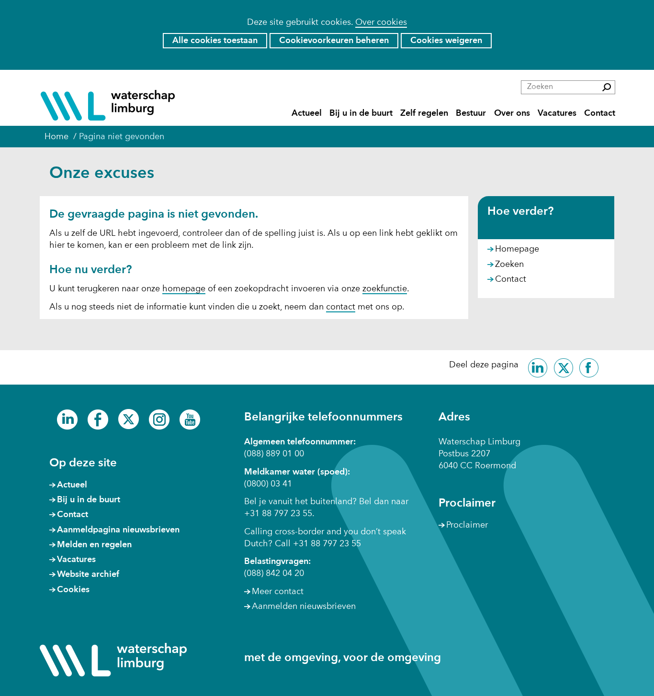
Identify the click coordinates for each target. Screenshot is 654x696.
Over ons (512, 113)
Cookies (73, 590)
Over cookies (381, 22)
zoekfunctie (384, 289)
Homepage (517, 249)
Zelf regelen (424, 113)
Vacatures (557, 113)
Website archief (88, 574)
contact (340, 307)
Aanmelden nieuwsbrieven (304, 606)
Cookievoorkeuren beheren (334, 40)
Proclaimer (467, 525)
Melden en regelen (94, 545)
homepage (183, 289)
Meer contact (278, 591)
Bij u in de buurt (361, 113)
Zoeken (509, 264)
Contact (599, 113)
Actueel (307, 113)
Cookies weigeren (446, 40)
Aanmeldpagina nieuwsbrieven (118, 530)
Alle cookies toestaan (215, 40)
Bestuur (471, 113)
